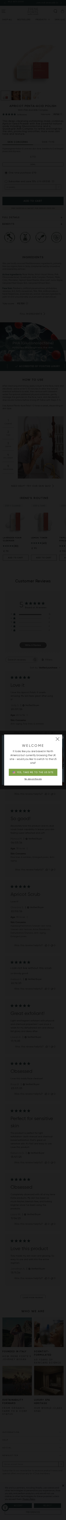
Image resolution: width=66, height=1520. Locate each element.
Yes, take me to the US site (35, 772)
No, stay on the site (33, 779)
